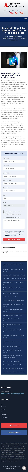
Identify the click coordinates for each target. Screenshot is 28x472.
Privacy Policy (4, 417)
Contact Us (4, 414)
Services (3, 412)
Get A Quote (14, 425)
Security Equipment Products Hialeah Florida (13, 310)
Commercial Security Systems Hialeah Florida (13, 305)
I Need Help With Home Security (13, 211)
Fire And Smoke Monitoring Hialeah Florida (12, 325)
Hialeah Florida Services (15, 36)
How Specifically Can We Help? (11, 217)
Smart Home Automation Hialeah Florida (14, 278)
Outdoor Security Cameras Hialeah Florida (12, 319)
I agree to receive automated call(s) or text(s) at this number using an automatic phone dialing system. (14, 233)
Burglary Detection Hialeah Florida (12, 315)
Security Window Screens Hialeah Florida (12, 331)
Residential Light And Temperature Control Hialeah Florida (12, 356)
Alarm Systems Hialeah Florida (11, 293)
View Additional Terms (10, 235)
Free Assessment (14, 432)
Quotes (3, 409)
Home (6, 36)
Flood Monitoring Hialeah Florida (11, 361)
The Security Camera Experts (17, 466)
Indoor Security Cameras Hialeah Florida (14, 275)
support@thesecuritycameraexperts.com (14, 252)
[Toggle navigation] (25, 19)
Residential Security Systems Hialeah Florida (13, 270)
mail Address (7, 173)
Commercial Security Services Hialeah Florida (13, 283)
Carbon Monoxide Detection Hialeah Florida (13, 265)
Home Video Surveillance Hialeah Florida (14, 372)
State (4, 202)
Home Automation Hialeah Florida (12, 365)
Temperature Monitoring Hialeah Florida (14, 300)
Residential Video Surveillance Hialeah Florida (13, 288)
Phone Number (7, 180)
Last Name (6, 166)
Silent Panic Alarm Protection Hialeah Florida (13, 342)
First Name (6, 158)
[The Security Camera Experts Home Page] (14, 5)
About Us (3, 406)
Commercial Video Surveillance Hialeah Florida (13, 336)
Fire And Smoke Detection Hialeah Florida (12, 351)
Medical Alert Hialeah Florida (10, 297)
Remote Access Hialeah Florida (11, 346)
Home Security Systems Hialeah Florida (13, 368)
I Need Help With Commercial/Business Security (13, 213)
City (4, 195)
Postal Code (6, 188)
